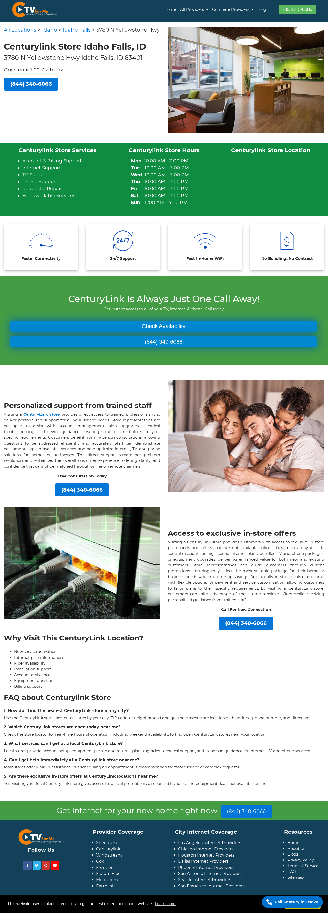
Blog (262, 9)
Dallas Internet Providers (203, 869)
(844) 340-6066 (163, 342)
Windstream (109, 863)
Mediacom (107, 888)
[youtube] (55, 873)
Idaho (49, 30)
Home (170, 9)
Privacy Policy (301, 868)
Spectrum (106, 851)
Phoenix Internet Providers (205, 875)
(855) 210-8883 (297, 9)
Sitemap (296, 885)
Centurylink (108, 857)
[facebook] (27, 873)
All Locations (20, 30)
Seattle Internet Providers (204, 888)
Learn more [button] (165, 903)
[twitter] (37, 873)
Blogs (293, 862)
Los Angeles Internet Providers (209, 851)
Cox (100, 869)
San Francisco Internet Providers (211, 894)
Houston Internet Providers (206, 863)
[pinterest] (46, 873)
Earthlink (105, 894)
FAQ (292, 879)
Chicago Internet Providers (205, 857)
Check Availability (164, 326)
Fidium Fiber (109, 881)
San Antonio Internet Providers (210, 881)
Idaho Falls (77, 30)
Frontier (104, 875)
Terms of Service (303, 873)
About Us (296, 856)
